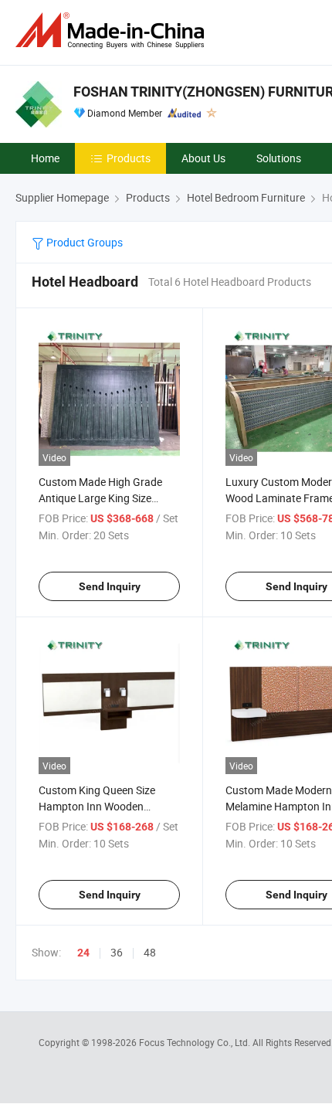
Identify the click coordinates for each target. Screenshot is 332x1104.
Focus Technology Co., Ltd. (195, 1042)
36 (116, 952)
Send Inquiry (110, 586)
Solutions (278, 158)
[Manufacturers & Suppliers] (112, 30)
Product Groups (83, 242)
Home (45, 158)
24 (83, 952)
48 (150, 952)
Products (129, 158)
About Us (203, 158)
